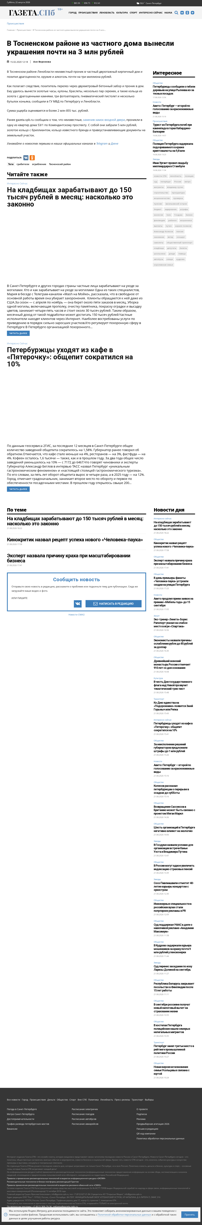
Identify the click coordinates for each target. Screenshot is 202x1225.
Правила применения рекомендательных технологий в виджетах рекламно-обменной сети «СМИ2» (54, 1185)
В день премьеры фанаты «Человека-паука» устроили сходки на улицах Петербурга (172, 581)
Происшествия (15, 23)
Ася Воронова (42, 61)
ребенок (172, 220)
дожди (172, 253)
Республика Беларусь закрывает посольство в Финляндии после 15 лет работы (174, 987)
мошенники (186, 220)
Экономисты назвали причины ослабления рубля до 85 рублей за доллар (173, 644)
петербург (166, 181)
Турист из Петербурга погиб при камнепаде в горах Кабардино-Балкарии (172, 128)
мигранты (159, 187)
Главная (11, 30)
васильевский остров (176, 204)
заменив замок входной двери (104, 120)
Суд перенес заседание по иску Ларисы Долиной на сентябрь (173, 968)
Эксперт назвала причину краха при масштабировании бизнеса (173, 562)
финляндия (159, 220)
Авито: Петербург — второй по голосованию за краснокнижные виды (173, 109)
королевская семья (163, 265)
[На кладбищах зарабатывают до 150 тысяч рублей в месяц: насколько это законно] (76, 247)
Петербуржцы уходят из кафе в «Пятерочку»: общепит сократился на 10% (70, 357)
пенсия (179, 231)
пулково (158, 204)
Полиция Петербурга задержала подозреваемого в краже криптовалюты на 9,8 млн (173, 147)
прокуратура (178, 192)
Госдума (178, 215)
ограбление (39, 164)
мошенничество (162, 198)
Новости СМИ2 (76, 614)
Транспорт (159, 699)
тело (168, 215)
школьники (159, 253)
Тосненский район (60, 164)
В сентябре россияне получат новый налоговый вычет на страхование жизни (172, 1008)
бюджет (157, 209)
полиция (189, 176)
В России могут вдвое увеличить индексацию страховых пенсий (174, 867)
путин (169, 226)
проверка (178, 198)
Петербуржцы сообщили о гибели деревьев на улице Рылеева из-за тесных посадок (174, 90)
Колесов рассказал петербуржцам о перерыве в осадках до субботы (171, 789)
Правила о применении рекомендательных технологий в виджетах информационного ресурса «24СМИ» (56, 1178)
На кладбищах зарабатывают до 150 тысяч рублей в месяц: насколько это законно (70, 197)
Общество (158, 83)
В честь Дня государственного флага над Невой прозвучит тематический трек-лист (173, 685)
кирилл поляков (183, 226)
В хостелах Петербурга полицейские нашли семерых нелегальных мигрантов (172, 1029)
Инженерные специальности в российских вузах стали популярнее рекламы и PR (172, 907)
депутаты (171, 248)
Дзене (114, 143)
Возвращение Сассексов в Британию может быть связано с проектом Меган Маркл (174, 810)
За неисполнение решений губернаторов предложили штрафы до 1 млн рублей (170, 748)
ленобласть (175, 176)
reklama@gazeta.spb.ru (65, 1206)
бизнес (189, 215)
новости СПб (160, 176)
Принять (190, 1214)
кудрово (180, 259)
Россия (177, 181)
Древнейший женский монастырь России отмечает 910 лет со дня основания (172, 664)
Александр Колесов (163, 231)
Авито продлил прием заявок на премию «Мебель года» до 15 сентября (173, 602)
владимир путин (175, 187)
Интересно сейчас (17, 183)
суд (155, 181)
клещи (170, 259)
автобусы (158, 259)
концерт (181, 237)
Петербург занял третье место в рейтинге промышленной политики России (174, 1049)
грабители (23, 164)
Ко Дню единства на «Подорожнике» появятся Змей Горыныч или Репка (173, 706)
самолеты (158, 242)
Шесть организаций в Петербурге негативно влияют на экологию (174, 829)
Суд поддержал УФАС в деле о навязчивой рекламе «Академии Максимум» (174, 928)
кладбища (159, 248)
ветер (170, 237)
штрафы (184, 209)
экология (158, 215)
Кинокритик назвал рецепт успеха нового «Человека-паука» (174, 544)
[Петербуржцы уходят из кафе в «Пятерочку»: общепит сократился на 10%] (76, 407)
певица (182, 253)
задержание (171, 209)
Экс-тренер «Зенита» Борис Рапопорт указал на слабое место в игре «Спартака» (170, 623)
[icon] (176, 13)
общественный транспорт (179, 242)
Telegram (102, 143)
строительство (161, 192)
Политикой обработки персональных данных (124, 1214)
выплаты (158, 226)
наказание (159, 237)
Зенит (157, 616)
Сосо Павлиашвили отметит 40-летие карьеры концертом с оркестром (174, 886)
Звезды (156, 159)
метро (188, 181)
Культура (158, 678)
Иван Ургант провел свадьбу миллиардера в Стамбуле (170, 164)
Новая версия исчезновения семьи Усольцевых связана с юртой (171, 1070)
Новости (157, 102)
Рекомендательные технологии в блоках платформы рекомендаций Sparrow (43, 1181)
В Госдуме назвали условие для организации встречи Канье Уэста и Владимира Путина (173, 848)
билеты (183, 248)
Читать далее (18, 333)
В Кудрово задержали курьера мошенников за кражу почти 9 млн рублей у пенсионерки (172, 949)
